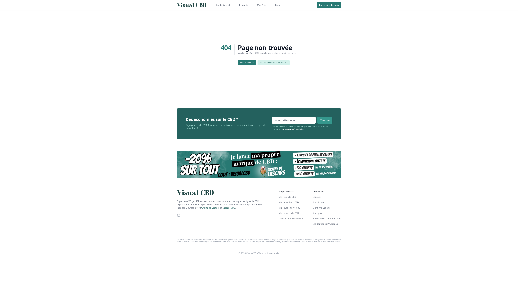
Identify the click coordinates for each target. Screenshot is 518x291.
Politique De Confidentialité (326, 218)
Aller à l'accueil (247, 62)
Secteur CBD (229, 207)
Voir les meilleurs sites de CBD (273, 62)
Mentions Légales (321, 207)
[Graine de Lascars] (259, 164)
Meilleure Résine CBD (289, 207)
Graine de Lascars (210, 207)
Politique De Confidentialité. (291, 129)
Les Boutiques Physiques (325, 223)
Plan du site (318, 202)
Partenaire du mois (329, 5)
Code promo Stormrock (291, 218)
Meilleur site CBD (287, 196)
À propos (317, 213)
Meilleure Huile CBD (289, 213)
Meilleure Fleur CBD (289, 202)
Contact (317, 196)
